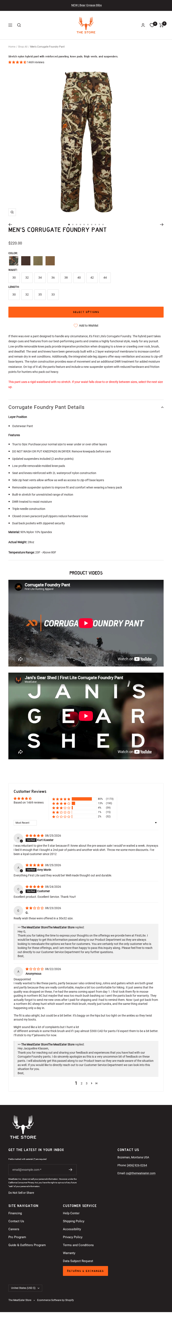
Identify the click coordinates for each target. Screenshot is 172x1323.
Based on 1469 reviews (29, 802)
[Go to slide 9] (99, 224)
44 (105, 277)
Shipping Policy (73, 1221)
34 (40, 277)
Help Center (71, 1213)
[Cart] (161, 25)
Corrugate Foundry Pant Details (46, 407)
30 (14, 277)
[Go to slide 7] (91, 224)
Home (11, 46)
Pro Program (17, 1237)
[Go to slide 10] (103, 224)
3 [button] (86, 1083)
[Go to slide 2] (72, 224)
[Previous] (10, 224)
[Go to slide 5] (84, 224)
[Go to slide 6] (88, 224)
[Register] (70, 1169)
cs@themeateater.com (140, 1173)
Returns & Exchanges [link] (85, 1271)
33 (53, 294)
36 (53, 277)
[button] (17, 62)
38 (66, 277)
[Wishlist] (152, 25)
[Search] (19, 25)
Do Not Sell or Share (21, 1192)
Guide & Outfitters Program (27, 1245)
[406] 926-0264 (137, 1165)
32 (27, 277)
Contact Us (16, 1221)
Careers (13, 1229)
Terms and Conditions (78, 1245)
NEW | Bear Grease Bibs (86, 5)
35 (40, 294)
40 (79, 277)
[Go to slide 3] (76, 224)
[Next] (162, 224)
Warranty (69, 1253)
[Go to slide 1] (69, 224)
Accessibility (72, 1229)
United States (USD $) (23, 1288)
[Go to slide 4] (80, 224)
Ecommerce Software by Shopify (55, 1300)
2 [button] (81, 1083)
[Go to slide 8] (95, 224)
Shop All (22, 46)
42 (92, 277)
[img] (35, 835)
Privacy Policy (72, 1237)
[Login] (143, 25)
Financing (15, 1213)
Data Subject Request (78, 1261)
